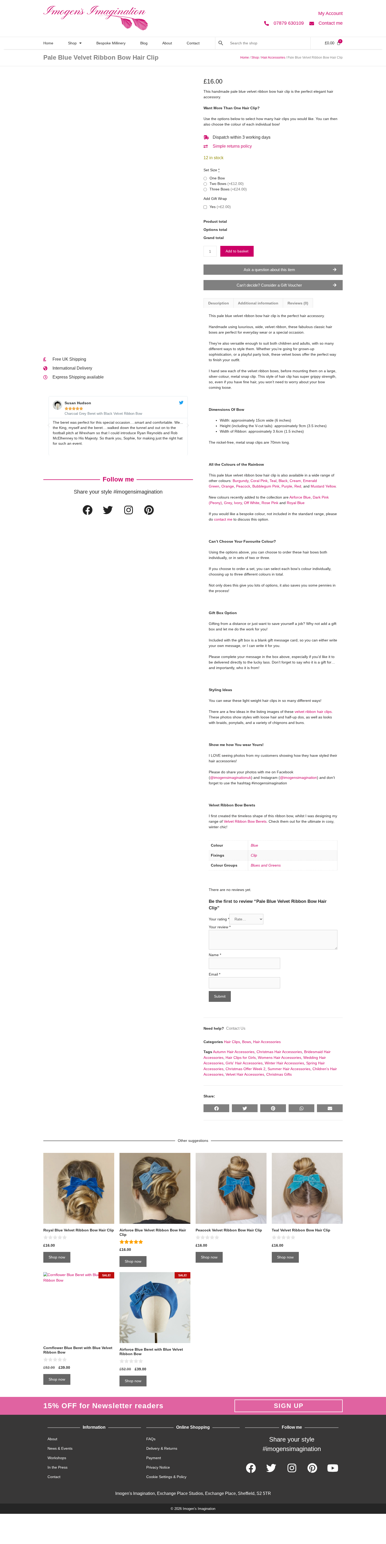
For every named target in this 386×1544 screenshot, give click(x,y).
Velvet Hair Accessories (245, 1074)
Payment (153, 1458)
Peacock (243, 486)
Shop (72, 43)
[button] (48, 425)
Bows (246, 1042)
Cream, (296, 481)
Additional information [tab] (258, 303)
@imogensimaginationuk (230, 777)
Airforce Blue (300, 497)
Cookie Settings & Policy (166, 1477)
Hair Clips (232, 1042)
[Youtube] (333, 1468)
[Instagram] (128, 510)
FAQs (150, 1439)
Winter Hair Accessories (284, 1063)
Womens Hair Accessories (279, 1057)
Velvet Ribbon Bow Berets (245, 821)
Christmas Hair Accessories (279, 1052)
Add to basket (237, 251)
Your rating (219, 919)
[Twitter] (108, 510)
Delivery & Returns (161, 1448)
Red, (298, 486)
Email (214, 974)
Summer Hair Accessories (289, 1069)
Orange (227, 486)
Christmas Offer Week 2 (245, 1069)
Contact (193, 43)
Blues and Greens (266, 865)
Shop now (57, 1257)
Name (215, 955)
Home (48, 43)
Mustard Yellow (323, 486)
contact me (223, 519)
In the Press (57, 1467)
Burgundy (240, 481)
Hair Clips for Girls (241, 1057)
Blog (144, 43)
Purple (286, 486)
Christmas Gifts (279, 1074)
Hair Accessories (273, 57)
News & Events (60, 1448)
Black (283, 481)
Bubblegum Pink (265, 486)
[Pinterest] (149, 510)
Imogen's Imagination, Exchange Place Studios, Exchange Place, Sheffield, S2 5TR (193, 1493)
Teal (273, 481)
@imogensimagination (298, 777)
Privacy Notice (158, 1467)
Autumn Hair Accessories (233, 1052)
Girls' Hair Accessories (244, 1063)
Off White (251, 503)
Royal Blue (296, 503)
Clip (254, 855)
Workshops (57, 1458)
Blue (254, 845)
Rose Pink (270, 503)
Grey (228, 503)
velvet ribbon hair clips (313, 711)
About (167, 43)
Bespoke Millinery (111, 43)
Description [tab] (218, 303)
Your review (220, 927)
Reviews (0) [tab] (298, 303)
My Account (330, 13)
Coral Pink (259, 481)
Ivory (238, 503)
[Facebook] (87, 510)
